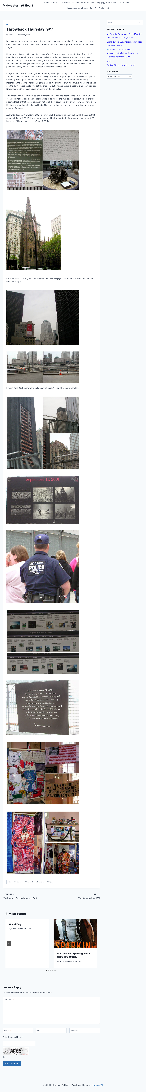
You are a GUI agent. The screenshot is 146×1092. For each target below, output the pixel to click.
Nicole (11, 35)
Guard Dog (15, 924)
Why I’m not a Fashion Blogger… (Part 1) (21, 896)
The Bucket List (102, 8)
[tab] (46, 970)
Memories (18, 882)
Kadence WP (98, 1085)
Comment (9, 999)
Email (40, 1030)
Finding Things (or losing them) (121, 65)
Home (46, 2)
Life (7, 25)
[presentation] (75, 933)
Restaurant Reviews (85, 2)
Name (7, 1030)
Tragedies (40, 882)
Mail (109, 61)
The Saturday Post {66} (89, 896)
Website (74, 1030)
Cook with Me (67, 2)
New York (29, 882)
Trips (49, 882)
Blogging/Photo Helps (106, 2)
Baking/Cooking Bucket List (79, 8)
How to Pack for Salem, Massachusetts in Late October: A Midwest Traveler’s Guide (122, 53)
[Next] (93, 943)
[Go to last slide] (9, 943)
